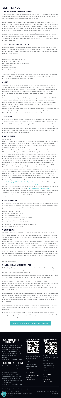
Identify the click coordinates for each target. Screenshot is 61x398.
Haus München (5, 389)
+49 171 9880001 (30, 380)
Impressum (24, 389)
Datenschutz (5, 391)
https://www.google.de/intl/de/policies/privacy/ (40, 188)
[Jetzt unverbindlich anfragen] (3, 394)
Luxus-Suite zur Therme (15, 389)
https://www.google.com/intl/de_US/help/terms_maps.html (32, 184)
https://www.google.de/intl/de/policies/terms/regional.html (19, 182)
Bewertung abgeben (14, 391)
